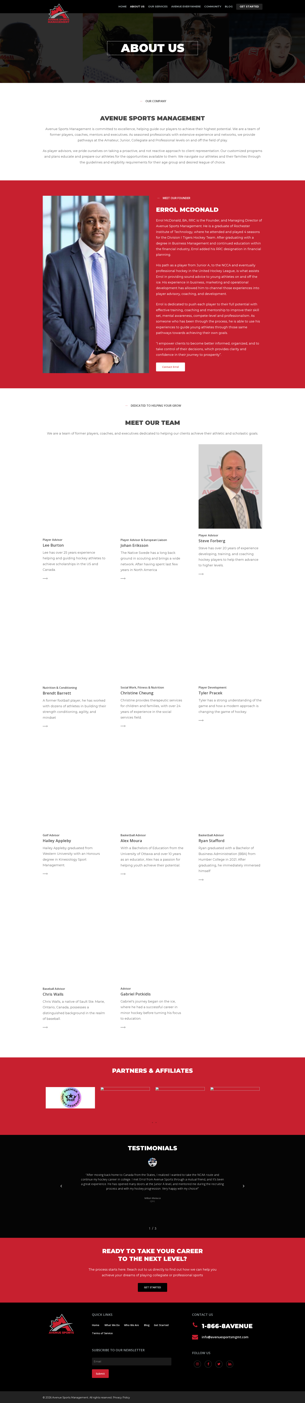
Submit (100, 1373)
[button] (149, 1122)
